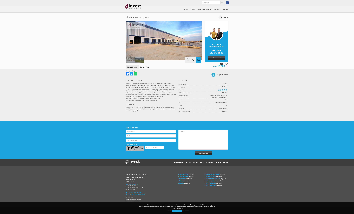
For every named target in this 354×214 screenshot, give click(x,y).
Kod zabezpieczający (132, 144)
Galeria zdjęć (198, 60)
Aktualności (217, 9)
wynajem (186, 176)
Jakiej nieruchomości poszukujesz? (136, 194)
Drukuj (193, 60)
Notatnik (218, 162)
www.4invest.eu (129, 197)
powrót (225, 17)
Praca (202, 162)
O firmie (185, 9)
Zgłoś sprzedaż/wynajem (134, 192)
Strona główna (178, 162)
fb (227, 2)
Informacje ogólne (132, 67)
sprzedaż (186, 174)
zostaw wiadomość (216, 58)
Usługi (192, 9)
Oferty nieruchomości (204, 9)
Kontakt (225, 9)
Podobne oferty (144, 67)
